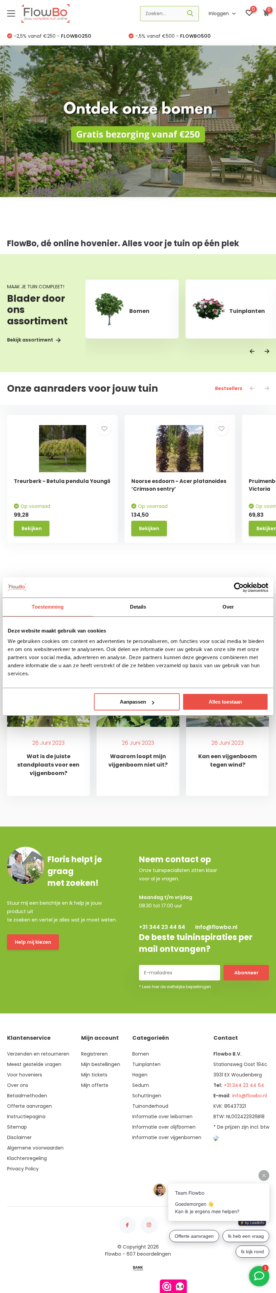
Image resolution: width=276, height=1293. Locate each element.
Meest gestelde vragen (34, 1064)
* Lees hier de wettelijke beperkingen (175, 987)
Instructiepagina (26, 1116)
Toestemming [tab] (48, 607)
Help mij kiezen (33, 942)
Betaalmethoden (27, 1095)
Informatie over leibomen (162, 1116)
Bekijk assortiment (30, 340)
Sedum (140, 1085)
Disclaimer (19, 1137)
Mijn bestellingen (100, 1064)
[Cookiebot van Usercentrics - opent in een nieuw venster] (238, 587)
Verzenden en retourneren (38, 1053)
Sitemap (17, 1127)
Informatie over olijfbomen (164, 1127)
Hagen (139, 1074)
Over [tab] (228, 607)
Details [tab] (138, 607)
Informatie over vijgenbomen (166, 1137)
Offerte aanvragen (29, 1106)
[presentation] (252, 351)
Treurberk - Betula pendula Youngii (62, 481)
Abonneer (246, 972)
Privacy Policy (23, 1168)
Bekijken (32, 528)
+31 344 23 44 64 (162, 927)
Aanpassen (133, 702)
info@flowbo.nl (216, 927)
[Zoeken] (190, 13)
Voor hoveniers (24, 1074)
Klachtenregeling (27, 1158)
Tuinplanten (146, 1064)
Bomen (140, 1053)
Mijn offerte (94, 1085)
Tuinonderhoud (150, 1106)
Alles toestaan (225, 702)
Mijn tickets (94, 1074)
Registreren (94, 1053)
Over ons (17, 1085)
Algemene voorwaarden (35, 1147)
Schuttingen (146, 1095)
